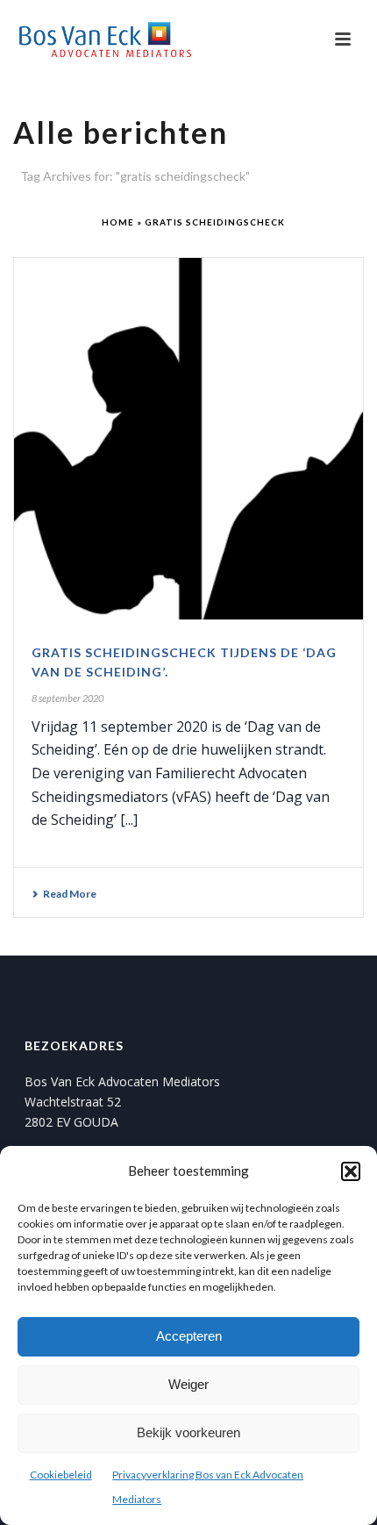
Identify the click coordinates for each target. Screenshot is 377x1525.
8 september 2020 (67, 698)
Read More (69, 893)
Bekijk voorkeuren (188, 1432)
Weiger (188, 1384)
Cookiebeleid (61, 1474)
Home (118, 222)
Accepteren (189, 1335)
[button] (350, 1171)
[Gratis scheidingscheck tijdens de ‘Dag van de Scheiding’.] (188, 438)
